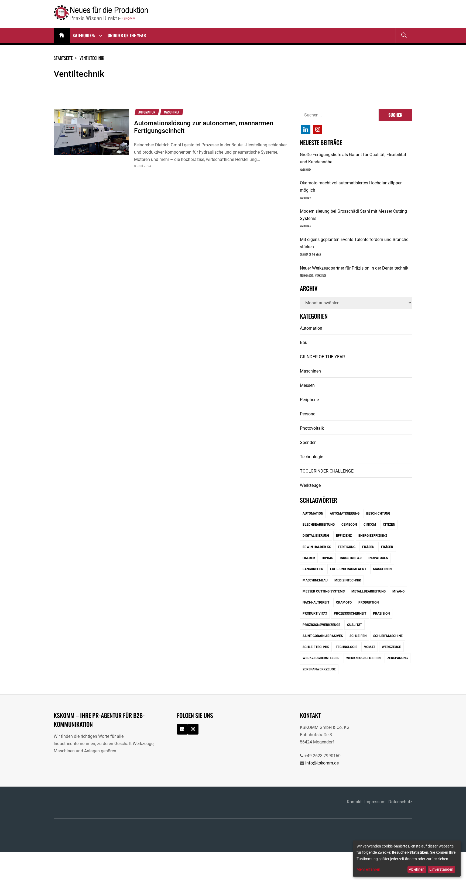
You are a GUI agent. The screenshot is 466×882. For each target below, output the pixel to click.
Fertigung (346, 547)
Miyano (398, 591)
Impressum (375, 801)
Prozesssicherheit (350, 613)
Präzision (381, 613)
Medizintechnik (347, 580)
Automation (146, 112)
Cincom (370, 524)
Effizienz (344, 536)
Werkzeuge (320, 275)
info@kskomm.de (322, 763)
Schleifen (358, 636)
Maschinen (172, 112)
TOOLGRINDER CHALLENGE (327, 471)
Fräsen (368, 547)
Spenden (308, 442)
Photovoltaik (312, 428)
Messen (307, 385)
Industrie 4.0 (351, 558)
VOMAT (369, 647)
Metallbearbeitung (368, 591)
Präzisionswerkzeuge (321, 625)
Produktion (368, 602)
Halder (309, 558)
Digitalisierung (316, 536)
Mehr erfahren (368, 869)
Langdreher (313, 569)
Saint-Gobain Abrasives (323, 636)
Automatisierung (344, 513)
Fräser (387, 547)
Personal (308, 413)
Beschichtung (378, 513)
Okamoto (344, 602)
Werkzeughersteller (321, 658)
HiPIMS (327, 558)
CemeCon (349, 524)
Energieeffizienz (372, 536)
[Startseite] (62, 35)
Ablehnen (416, 869)
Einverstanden (441, 869)
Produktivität (315, 613)
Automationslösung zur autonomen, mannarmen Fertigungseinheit (203, 127)
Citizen (389, 524)
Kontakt (354, 801)
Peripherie (309, 399)
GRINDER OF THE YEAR (127, 35)
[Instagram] (306, 130)
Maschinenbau (315, 580)
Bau (303, 342)
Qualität (354, 625)
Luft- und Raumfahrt (348, 569)
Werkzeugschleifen (363, 658)
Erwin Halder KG (317, 547)
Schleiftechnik (316, 647)
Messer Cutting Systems (324, 591)
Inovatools (378, 558)
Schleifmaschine (388, 636)
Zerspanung (397, 658)
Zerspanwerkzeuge (319, 669)
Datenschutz (400, 801)
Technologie (306, 275)
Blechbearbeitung (319, 524)
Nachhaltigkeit (316, 602)
